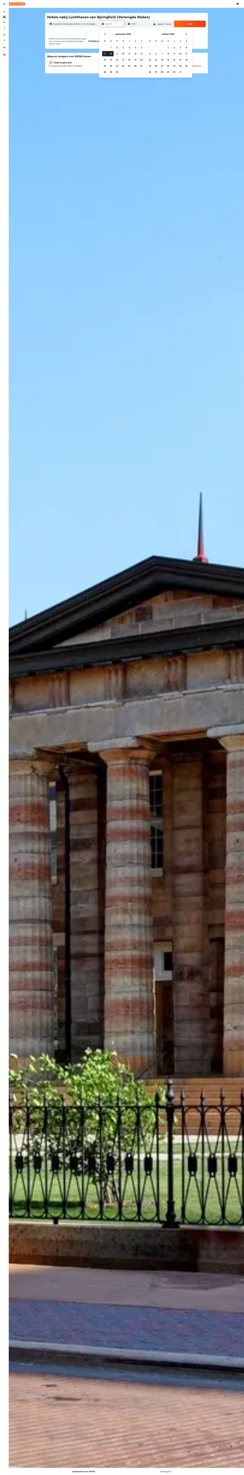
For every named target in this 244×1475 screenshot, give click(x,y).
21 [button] (105, 66)
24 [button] (123, 66)
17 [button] (123, 59)
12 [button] (135, 53)
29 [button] (111, 72)
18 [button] (129, 59)
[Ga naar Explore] (4, 34)
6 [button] (141, 47)
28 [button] (105, 72)
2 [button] (117, 47)
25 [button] (129, 66)
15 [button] (111, 59)
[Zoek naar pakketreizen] (4, 27)
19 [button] (135, 59)
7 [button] (104, 53)
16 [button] (117, 59)
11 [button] (129, 53)
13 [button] (141, 53)
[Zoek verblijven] (4, 17)
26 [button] (135, 66)
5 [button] (135, 47)
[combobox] (75, 24)
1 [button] (168, 47)
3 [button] (123, 47)
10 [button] (123, 53)
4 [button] (129, 47)
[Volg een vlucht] (4, 40)
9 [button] (117, 53)
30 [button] (117, 72)
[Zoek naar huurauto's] (4, 22)
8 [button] (111, 53)
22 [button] (111, 66)
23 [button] (117, 66)
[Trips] (4, 47)
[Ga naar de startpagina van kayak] (17, 3)
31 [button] (180, 72)
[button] (4, 4)
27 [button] (141, 66)
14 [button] (105, 59)
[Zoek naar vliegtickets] (4, 11)
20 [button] (141, 59)
